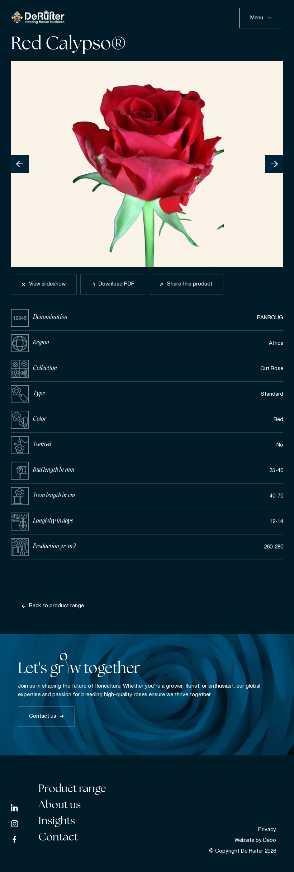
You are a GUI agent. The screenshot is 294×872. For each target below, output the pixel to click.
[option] (147, 164)
